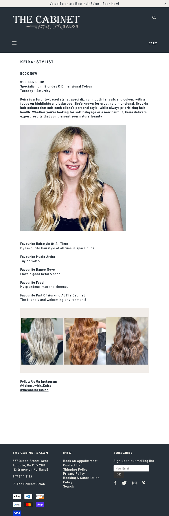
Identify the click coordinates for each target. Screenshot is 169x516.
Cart (153, 43)
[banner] (46, 22)
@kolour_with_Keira (35, 385)
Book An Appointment (80, 461)
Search (68, 486)
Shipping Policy (75, 469)
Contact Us (71, 465)
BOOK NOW (28, 73)
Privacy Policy (74, 473)
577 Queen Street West (30, 461)
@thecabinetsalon (34, 390)
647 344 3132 (22, 477)
